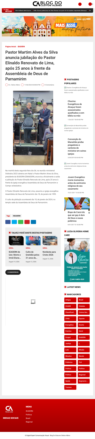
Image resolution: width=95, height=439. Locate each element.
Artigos (68, 300)
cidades (82, 306)
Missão (81, 350)
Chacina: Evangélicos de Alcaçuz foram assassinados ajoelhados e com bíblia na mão (76, 108)
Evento (81, 325)
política (82, 368)
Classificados (70, 312)
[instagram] (5, 4)
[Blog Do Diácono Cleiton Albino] (47, 7)
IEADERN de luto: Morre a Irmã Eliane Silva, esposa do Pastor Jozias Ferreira (16, 255)
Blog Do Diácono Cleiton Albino (60, 435)
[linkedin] (33, 222)
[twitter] (14, 222)
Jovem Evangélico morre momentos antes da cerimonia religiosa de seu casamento (77, 183)
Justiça (68, 343)
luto (67, 350)
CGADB (68, 306)
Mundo (81, 356)
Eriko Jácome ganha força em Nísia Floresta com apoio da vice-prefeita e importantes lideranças (52, 10)
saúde (67, 381)
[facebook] (2, 4)
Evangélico (69, 325)
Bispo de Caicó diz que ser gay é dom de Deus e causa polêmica (76, 216)
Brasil (81, 300)
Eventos (68, 331)
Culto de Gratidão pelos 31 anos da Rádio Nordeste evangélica (33, 255)
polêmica (68, 362)
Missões (68, 356)
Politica (68, 368)
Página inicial (10, 47)
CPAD (67, 318)
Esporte (82, 318)
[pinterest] (27, 222)
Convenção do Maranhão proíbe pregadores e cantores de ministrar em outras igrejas (77, 146)
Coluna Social (84, 312)
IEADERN (21, 47)
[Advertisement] (78, 60)
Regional (82, 375)
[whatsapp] (20, 222)
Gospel (68, 337)
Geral (11, 248)
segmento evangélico (84, 381)
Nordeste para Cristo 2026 (49, 253)
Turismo (68, 387)
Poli (80, 362)
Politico (68, 375)
